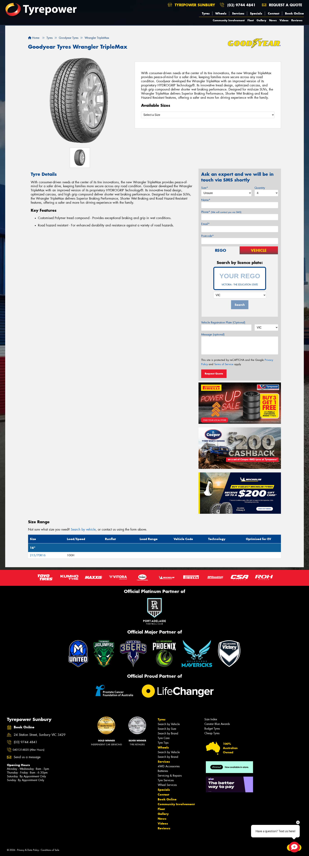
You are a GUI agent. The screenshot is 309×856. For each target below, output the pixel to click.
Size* (204, 188)
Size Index (210, 719)
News (273, 20)
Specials (256, 13)
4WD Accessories (169, 766)
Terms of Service (223, 364)
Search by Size (167, 729)
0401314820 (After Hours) (28, 750)
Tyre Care (164, 738)
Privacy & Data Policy (28, 850)
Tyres (206, 13)
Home (35, 38)
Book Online (294, 13)
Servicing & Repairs (170, 775)
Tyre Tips (163, 743)
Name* (205, 200)
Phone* (221, 212)
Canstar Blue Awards (217, 724)
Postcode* (207, 236)
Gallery (261, 20)
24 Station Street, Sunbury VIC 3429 (39, 735)
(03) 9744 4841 (241, 5)
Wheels (220, 13)
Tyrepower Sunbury (194, 5)
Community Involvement (229, 20)
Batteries (163, 771)
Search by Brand (168, 733)
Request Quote (214, 373)
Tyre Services (166, 780)
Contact (273, 13)
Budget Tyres (212, 728)
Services (238, 13)
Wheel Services (167, 785)
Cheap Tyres (211, 733)
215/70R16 (38, 555)
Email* (205, 224)
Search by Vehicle (169, 724)
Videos (283, 20)
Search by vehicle (83, 529)
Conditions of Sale (50, 850)
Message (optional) (213, 334)
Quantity (259, 188)
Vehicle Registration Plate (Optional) (223, 322)
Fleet (250, 20)
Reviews (296, 20)
